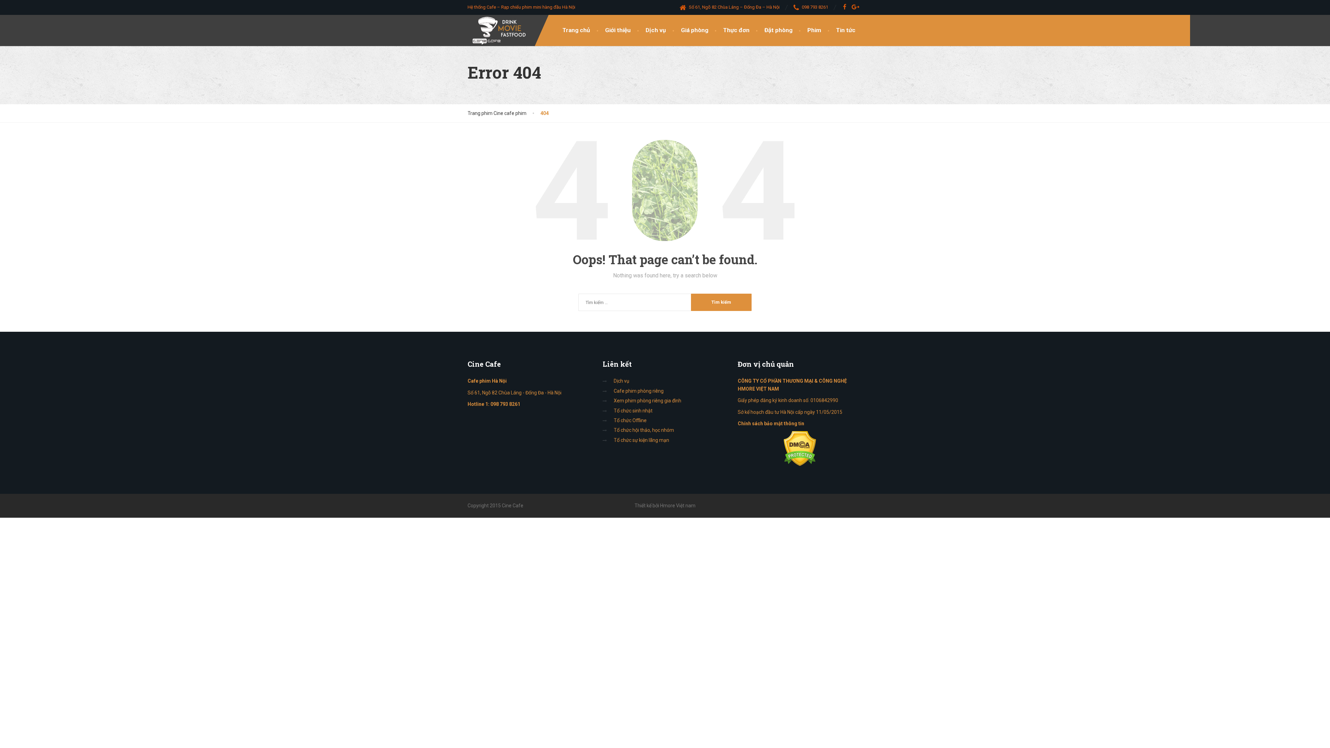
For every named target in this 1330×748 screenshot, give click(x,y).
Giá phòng (694, 30)
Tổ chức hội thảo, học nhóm (644, 430)
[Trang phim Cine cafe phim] (501, 30)
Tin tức (845, 30)
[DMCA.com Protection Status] (800, 448)
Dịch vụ (656, 30)
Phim (814, 30)
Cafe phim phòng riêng (639, 391)
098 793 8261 (505, 404)
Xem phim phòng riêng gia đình (647, 400)
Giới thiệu (618, 30)
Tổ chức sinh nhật (633, 410)
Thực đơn (736, 30)
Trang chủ (576, 30)
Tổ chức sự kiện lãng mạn (641, 440)
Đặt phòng (778, 30)
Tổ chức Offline (630, 420)
